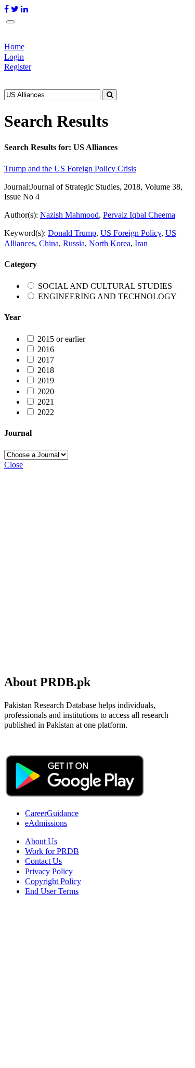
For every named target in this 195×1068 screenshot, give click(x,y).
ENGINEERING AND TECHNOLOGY (107, 296)
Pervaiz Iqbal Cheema (139, 214)
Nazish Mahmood (69, 214)
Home (14, 46)
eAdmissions (46, 823)
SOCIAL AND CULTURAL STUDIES (105, 286)
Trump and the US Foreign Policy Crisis (70, 168)
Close (13, 464)
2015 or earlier (61, 339)
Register (17, 66)
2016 (45, 349)
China (49, 243)
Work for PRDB (52, 851)
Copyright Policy (53, 881)
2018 (45, 370)
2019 (45, 380)
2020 (45, 391)
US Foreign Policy (130, 233)
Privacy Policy (49, 871)
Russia (74, 243)
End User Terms (52, 891)
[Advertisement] (97, 567)
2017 (45, 359)
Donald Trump (72, 233)
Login (14, 56)
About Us (41, 841)
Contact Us (43, 861)
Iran (141, 243)
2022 (45, 412)
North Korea (110, 243)
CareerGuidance (52, 813)
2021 (45, 401)
